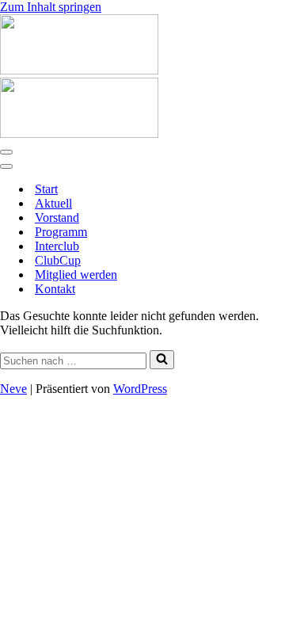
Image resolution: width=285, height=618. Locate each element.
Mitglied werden (76, 274)
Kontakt (55, 289)
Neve (13, 388)
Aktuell (53, 203)
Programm (61, 231)
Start (46, 189)
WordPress (140, 388)
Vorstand (57, 217)
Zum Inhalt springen (50, 6)
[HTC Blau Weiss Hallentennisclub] (79, 70)
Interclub (57, 246)
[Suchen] (162, 359)
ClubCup (58, 260)
